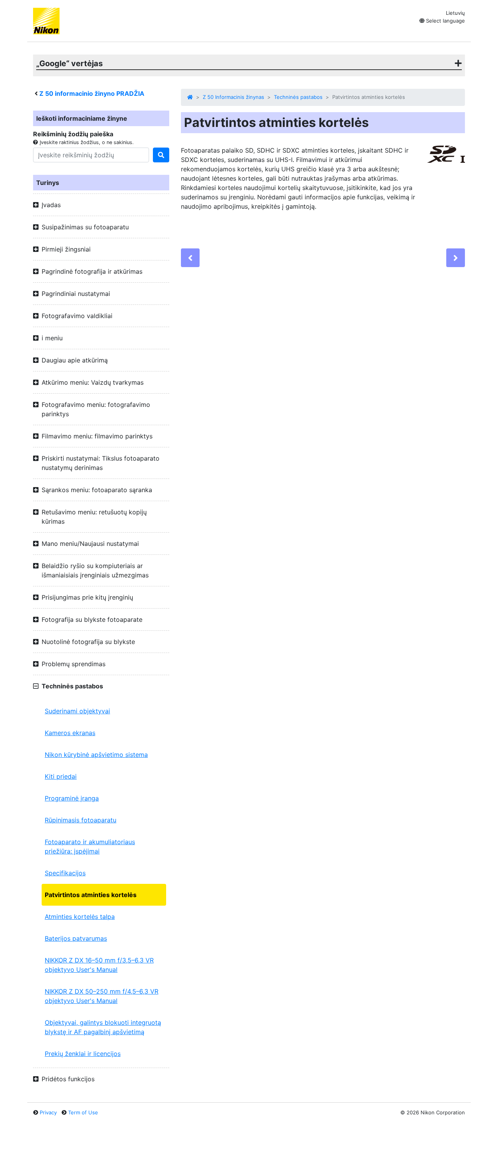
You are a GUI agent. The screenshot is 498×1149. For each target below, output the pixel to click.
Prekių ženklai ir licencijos (83, 1054)
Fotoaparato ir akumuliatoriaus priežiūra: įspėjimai (90, 846)
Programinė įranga (72, 798)
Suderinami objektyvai (77, 711)
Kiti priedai (61, 776)
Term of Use (83, 1112)
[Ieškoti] (161, 155)
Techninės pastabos (298, 97)
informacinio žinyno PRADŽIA (91, 93)
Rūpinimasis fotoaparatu (80, 820)
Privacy (48, 1112)
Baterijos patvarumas (76, 938)
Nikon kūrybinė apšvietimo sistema (96, 754)
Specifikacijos (65, 873)
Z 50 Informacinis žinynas (233, 97)
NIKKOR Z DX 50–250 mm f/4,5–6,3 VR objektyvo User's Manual (101, 996)
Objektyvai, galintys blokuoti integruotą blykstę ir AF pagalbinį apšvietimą (103, 1027)
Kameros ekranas (70, 733)
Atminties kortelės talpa (80, 916)
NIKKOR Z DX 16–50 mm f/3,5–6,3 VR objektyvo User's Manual (99, 964)
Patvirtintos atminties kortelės (91, 895)
